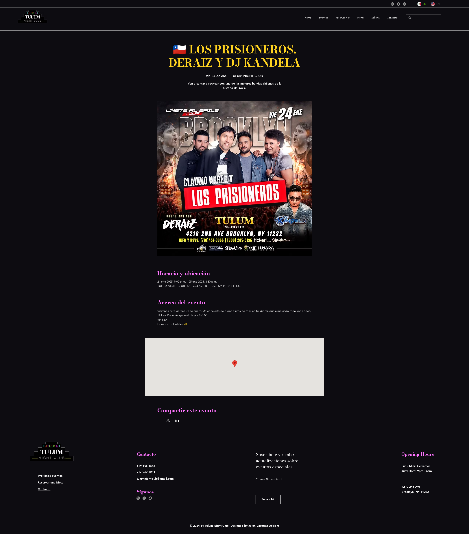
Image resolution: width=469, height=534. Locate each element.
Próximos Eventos (50, 475)
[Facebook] (398, 4)
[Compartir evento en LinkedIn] (177, 420)
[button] (322, 17)
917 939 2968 (146, 466)
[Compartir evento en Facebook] (159, 420)
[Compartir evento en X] (168, 420)
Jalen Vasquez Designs (263, 525)
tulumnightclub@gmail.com (155, 478)
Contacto (44, 489)
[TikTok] (404, 4)
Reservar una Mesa (51, 482)
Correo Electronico (268, 479)
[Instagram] (392, 4)
